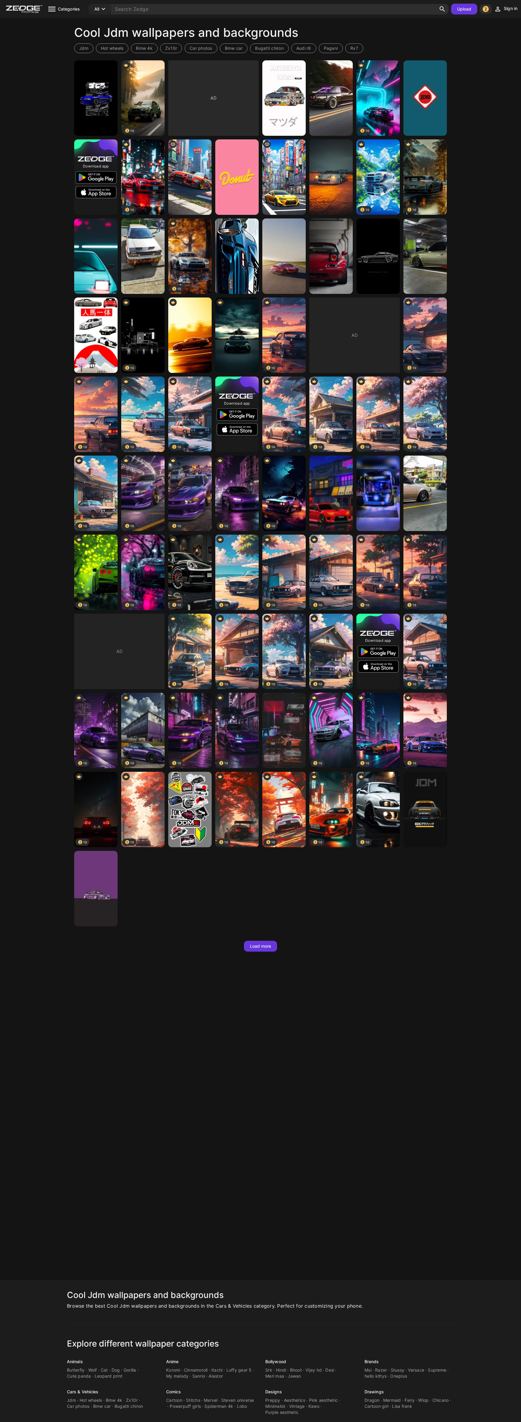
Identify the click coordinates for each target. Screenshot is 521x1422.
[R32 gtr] (331, 98)
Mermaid (392, 1400)
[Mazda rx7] (237, 256)
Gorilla (130, 1370)
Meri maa (274, 1376)
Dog (116, 1370)
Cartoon (174, 1400)
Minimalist (275, 1406)
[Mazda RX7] (284, 730)
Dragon (372, 1400)
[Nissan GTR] (190, 335)
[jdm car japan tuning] (331, 493)
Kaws (313, 1406)
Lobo (242, 1406)
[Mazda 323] (284, 98)
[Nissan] (378, 256)
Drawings (374, 1391)
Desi (329, 1370)
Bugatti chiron (269, 48)
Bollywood (275, 1361)
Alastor (216, 1376)
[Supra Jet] (237, 335)
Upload (464, 8)
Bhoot (296, 1370)
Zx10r (171, 48)
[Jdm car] (96, 888)
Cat (104, 1370)
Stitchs (193, 1400)
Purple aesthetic (281, 1412)
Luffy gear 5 (239, 1370)
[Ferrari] (331, 177)
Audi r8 (303, 48)
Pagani (331, 48)
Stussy (398, 1370)
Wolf (92, 1370)
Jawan (294, 1376)
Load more (260, 946)
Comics (173, 1391)
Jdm (83, 48)
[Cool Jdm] (190, 177)
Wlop (423, 1400)
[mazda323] (143, 256)
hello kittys (376, 1376)
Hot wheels (112, 48)
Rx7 (354, 48)
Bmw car (234, 48)
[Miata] (331, 256)
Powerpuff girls (185, 1406)
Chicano (440, 1400)
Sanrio (198, 1376)
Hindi (281, 1370)
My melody (177, 1376)
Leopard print (108, 1376)
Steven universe (237, 1400)
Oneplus (398, 1376)
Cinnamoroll (196, 1370)
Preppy (272, 1400)
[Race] (378, 493)
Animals (75, 1361)
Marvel (211, 1400)
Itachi (217, 1370)
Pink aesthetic (323, 1400)
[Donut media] (237, 177)
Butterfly (75, 1370)
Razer (381, 1370)
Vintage (297, 1406)
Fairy (410, 1400)
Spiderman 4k (218, 1406)
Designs (273, 1391)
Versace (416, 1370)
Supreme (437, 1370)
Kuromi (173, 1370)
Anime (172, 1361)
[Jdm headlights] (96, 256)
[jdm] (96, 335)
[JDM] (425, 98)
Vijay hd (313, 1370)
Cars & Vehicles (83, 1391)
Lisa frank (402, 1406)
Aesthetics (294, 1400)
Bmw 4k (144, 48)
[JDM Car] (96, 98)
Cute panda (79, 1376)
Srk (268, 1370)
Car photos (201, 48)
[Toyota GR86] (284, 256)
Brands (372, 1361)
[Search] (442, 9)
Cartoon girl (376, 1406)
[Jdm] (190, 809)
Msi (368, 1370)
